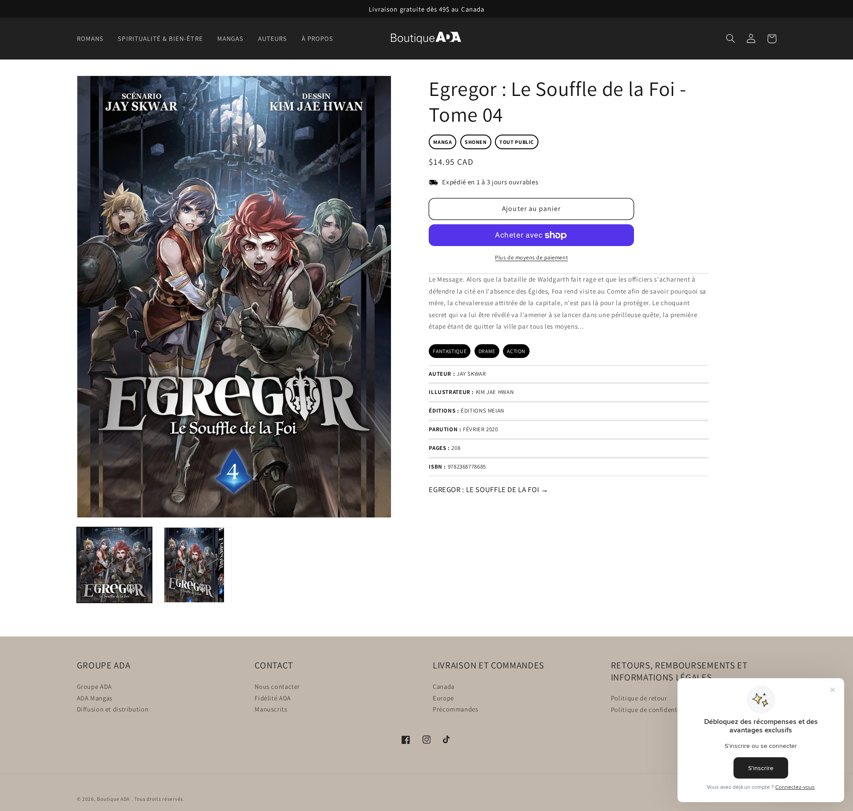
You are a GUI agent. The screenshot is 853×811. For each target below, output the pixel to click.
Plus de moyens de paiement (531, 257)
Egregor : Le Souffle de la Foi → (488, 489)
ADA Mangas (94, 697)
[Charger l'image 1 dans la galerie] (114, 564)
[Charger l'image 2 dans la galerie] (193, 564)
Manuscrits (271, 709)
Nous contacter (277, 686)
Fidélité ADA (273, 697)
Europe (443, 697)
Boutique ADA (113, 798)
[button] (93, 39)
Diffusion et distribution (113, 709)
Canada (443, 686)
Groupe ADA (94, 686)
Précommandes (455, 709)
